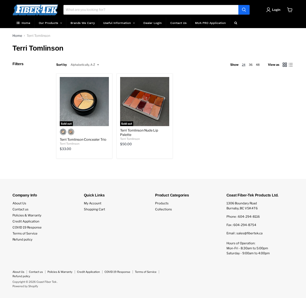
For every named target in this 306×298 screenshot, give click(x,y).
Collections (163, 209)
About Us (19, 203)
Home (17, 36)
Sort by (61, 65)
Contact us (20, 209)
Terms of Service (24, 233)
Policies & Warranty (26, 215)
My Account (92, 203)
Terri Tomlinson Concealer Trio (83, 140)
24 (243, 64)
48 (258, 64)
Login (276, 10)
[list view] (291, 65)
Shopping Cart (94, 209)
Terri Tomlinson (70, 143)
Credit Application (25, 221)
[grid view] (285, 65)
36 (251, 64)
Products (162, 203)
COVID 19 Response (27, 227)
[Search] (244, 10)
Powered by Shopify (25, 286)
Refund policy (22, 239)
